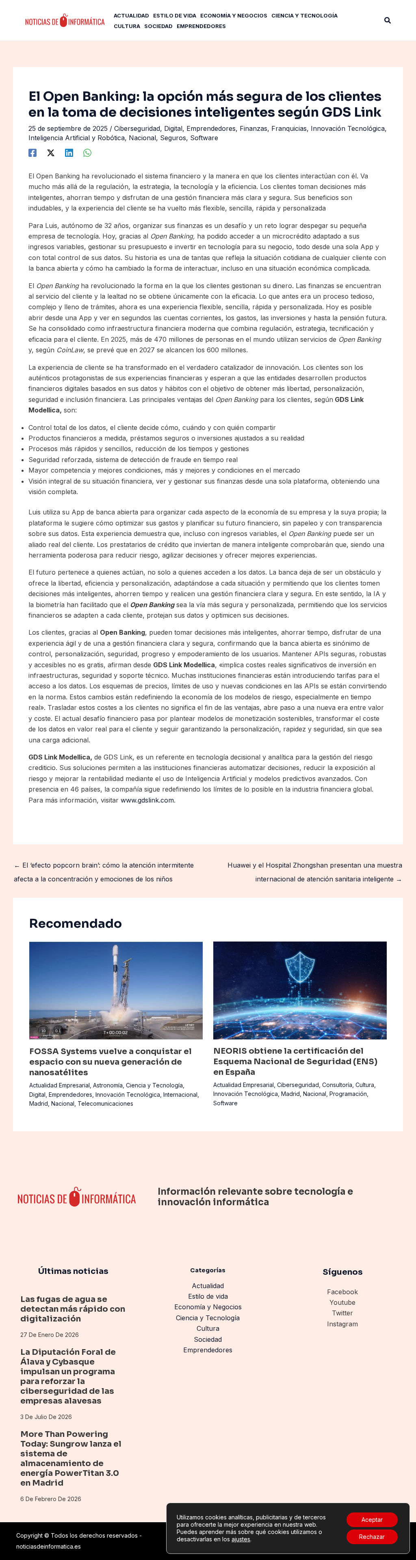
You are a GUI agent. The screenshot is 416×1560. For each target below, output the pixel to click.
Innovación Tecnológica (348, 128)
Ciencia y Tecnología (154, 1085)
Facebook (342, 1292)
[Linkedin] (69, 152)
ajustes (241, 1539)
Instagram (342, 1324)
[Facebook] (32, 152)
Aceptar (372, 1519)
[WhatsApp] (87, 152)
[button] (388, 20)
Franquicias (289, 128)
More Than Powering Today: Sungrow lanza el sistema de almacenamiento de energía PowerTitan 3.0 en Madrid (70, 1458)
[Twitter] (51, 152)
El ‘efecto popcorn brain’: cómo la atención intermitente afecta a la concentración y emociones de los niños (104, 867)
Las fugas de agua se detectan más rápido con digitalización (72, 1309)
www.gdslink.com (147, 800)
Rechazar (372, 1536)
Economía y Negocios (208, 1307)
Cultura (364, 1084)
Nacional (142, 138)
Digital (173, 128)
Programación (348, 1093)
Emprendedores (211, 128)
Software (204, 138)
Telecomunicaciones (105, 1103)
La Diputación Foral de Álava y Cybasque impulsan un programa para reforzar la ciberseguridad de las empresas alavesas (68, 1376)
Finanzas (253, 128)
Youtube (342, 1302)
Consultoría (337, 1084)
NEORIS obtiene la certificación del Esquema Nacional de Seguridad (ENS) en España (295, 1061)
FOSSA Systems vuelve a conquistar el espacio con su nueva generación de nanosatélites (110, 1062)
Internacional (180, 1094)
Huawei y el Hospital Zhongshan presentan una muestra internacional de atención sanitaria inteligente (315, 867)
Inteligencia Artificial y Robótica (76, 138)
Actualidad (208, 1286)
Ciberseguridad (137, 128)
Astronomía (108, 1085)
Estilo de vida (208, 1296)
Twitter (342, 1313)
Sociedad (208, 1339)
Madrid (38, 1103)
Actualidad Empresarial (59, 1085)
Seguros (173, 138)
